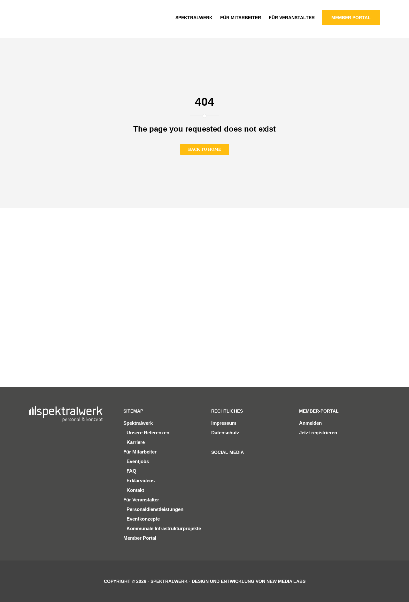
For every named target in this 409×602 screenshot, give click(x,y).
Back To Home (204, 149)
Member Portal (139, 538)
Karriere (136, 442)
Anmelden (310, 423)
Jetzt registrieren (318, 432)
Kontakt (135, 490)
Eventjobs (138, 461)
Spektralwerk (138, 423)
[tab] (47, 249)
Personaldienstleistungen (155, 509)
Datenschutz (225, 432)
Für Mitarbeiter (140, 451)
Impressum (223, 423)
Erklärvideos (141, 480)
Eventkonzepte (143, 519)
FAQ (131, 471)
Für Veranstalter (141, 499)
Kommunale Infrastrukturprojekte (164, 528)
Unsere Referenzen (148, 432)
